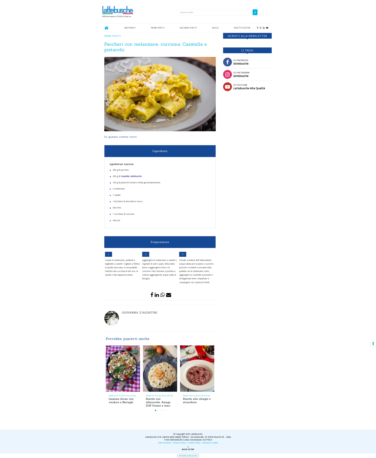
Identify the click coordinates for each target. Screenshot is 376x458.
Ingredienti (160, 151)
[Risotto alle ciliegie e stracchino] (197, 368)
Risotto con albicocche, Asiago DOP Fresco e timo (158, 402)
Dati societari (164, 442)
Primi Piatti (157, 27)
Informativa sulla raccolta (188, 456)
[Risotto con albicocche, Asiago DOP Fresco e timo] (160, 368)
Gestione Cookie (210, 442)
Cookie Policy (194, 442)
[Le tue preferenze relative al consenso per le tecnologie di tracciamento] (373, 343)
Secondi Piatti (188, 27)
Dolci (215, 27)
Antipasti (130, 27)
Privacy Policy (179, 442)
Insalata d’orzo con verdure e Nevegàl (121, 400)
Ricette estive (242, 27)
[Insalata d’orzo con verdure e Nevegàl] (123, 368)
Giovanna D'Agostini (139, 312)
